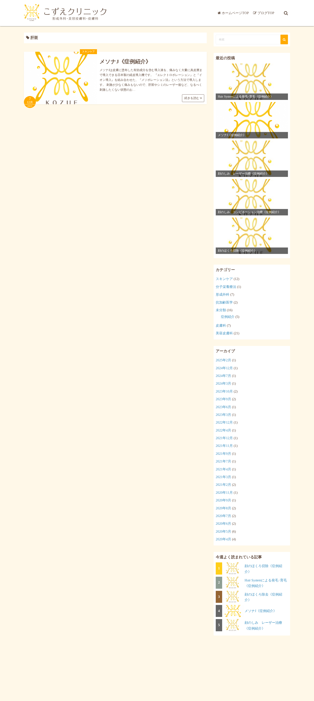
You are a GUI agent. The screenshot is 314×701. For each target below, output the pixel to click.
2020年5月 (223, 531)
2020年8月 (223, 508)
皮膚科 (221, 325)
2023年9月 (223, 399)
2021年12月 (224, 438)
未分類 (221, 310)
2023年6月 (223, 407)
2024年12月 (224, 368)
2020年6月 (223, 523)
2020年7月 (223, 516)
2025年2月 (223, 360)
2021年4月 (223, 469)
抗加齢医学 (224, 302)
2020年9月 (223, 500)
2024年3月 (223, 383)
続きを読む (192, 98)
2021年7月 (223, 461)
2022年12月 (224, 422)
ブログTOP (265, 13)
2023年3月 (223, 414)
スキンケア (88, 51)
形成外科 (222, 294)
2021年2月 (223, 484)
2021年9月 (223, 453)
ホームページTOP (235, 13)
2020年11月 (224, 492)
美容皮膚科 (224, 333)
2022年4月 (223, 430)
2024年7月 (223, 376)
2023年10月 (224, 391)
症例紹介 (228, 317)
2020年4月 (223, 539)
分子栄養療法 (226, 287)
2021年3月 (223, 477)
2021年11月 (224, 446)
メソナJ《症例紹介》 (125, 61)
